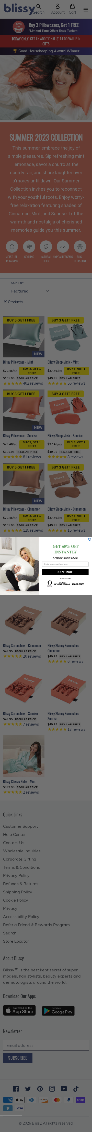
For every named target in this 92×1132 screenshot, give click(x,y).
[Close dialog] (89, 539)
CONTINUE (65, 572)
